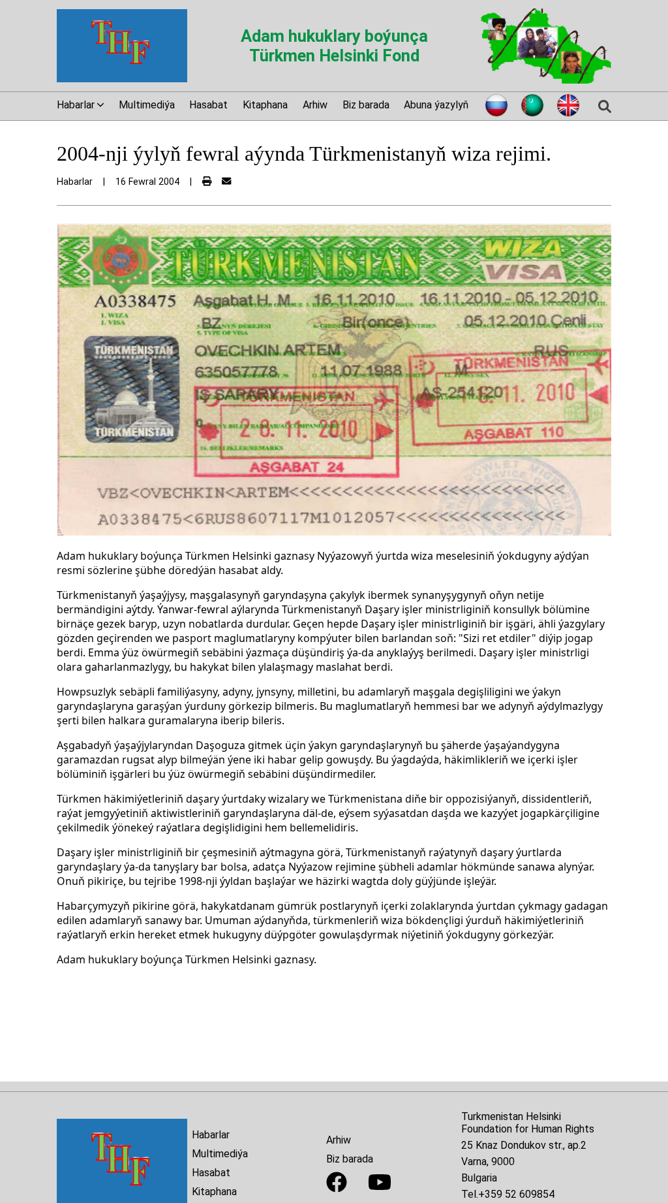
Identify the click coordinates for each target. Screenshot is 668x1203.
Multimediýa (147, 105)
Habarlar (211, 1135)
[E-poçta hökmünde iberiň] (226, 181)
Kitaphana (265, 105)
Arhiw (315, 105)
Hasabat (208, 105)
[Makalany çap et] (206, 181)
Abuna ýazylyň (436, 105)
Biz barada (365, 105)
